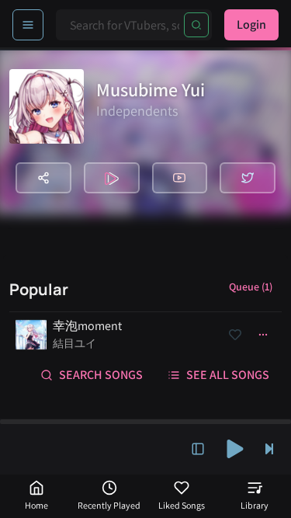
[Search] (196, 24)
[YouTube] (180, 177)
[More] (263, 334)
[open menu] (27, 24)
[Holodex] (112, 177)
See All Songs (227, 375)
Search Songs (101, 375)
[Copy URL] (43, 177)
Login (251, 24)
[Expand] (198, 449)
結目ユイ (74, 343)
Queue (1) (250, 287)
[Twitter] (247, 177)
